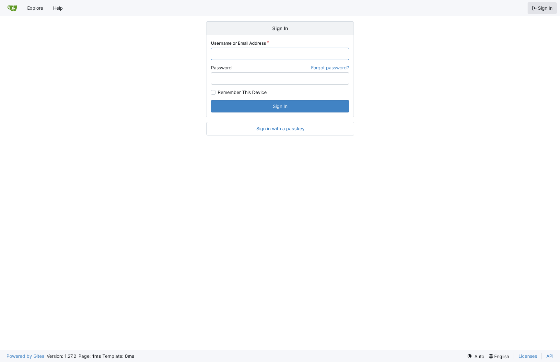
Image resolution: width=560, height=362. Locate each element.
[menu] (475, 356)
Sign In (280, 106)
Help (58, 8)
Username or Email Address (238, 43)
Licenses (528, 356)
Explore (35, 8)
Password (221, 67)
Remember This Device (242, 92)
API (550, 356)
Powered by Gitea (25, 356)
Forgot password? (330, 67)
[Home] (12, 8)
